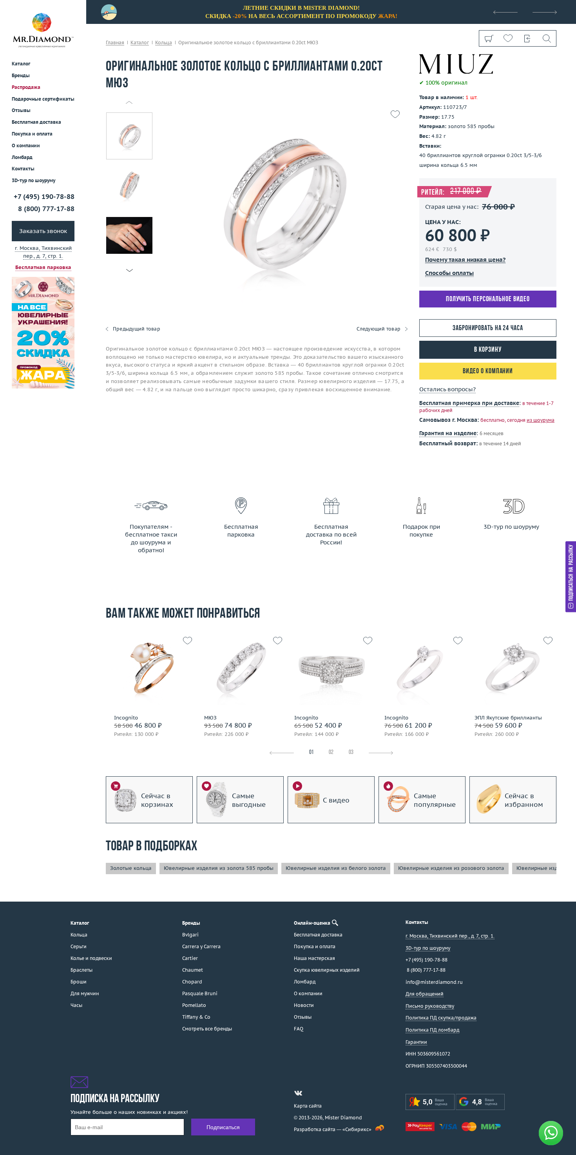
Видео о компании (488, 371)
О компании (26, 145)
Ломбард (22, 157)
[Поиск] (546, 38)
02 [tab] (331, 753)
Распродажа (26, 87)
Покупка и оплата (32, 134)
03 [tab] (351, 753)
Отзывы (21, 111)
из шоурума (540, 420)
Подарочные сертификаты (43, 99)
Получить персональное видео (488, 299)
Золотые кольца (131, 868)
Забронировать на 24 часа (488, 328)
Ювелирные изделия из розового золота (451, 868)
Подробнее (149, 709)
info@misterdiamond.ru (434, 982)
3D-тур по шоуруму (33, 181)
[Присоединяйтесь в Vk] (298, 1093)
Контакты (23, 169)
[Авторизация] (527, 38)
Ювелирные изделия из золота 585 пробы (219, 868)
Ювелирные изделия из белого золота (336, 868)
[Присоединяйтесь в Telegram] (312, 1093)
